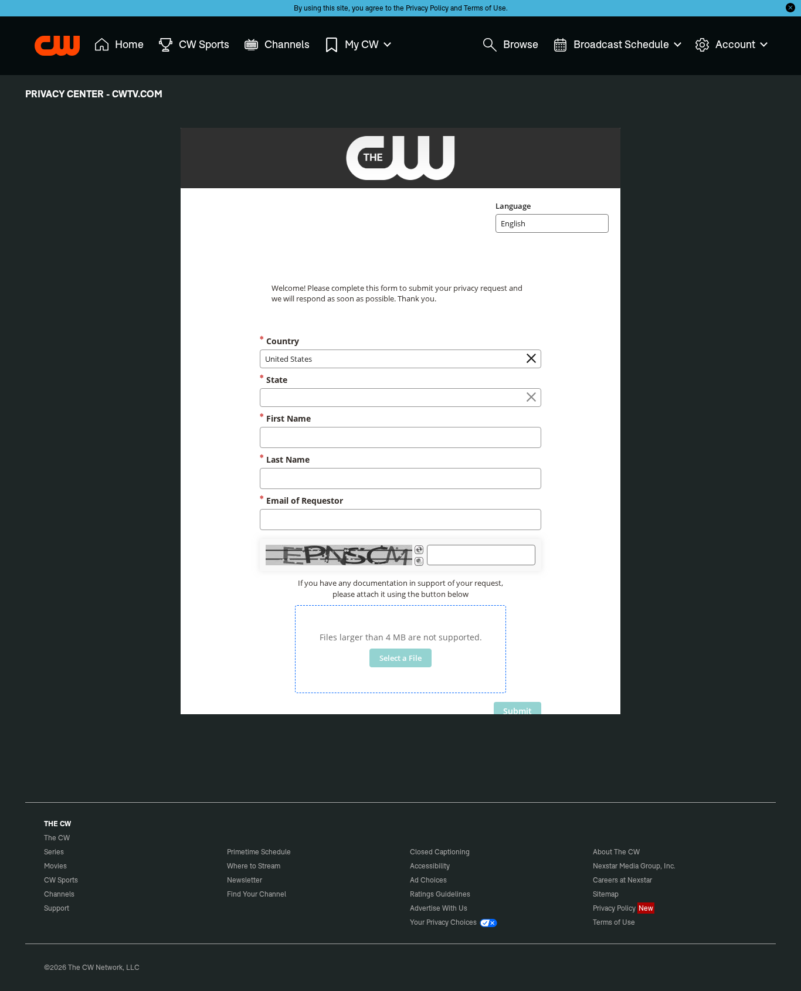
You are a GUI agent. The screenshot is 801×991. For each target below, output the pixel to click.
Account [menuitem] (735, 44)
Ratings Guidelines (440, 894)
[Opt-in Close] (790, 7)
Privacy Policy (427, 8)
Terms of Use (485, 8)
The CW (49, 41)
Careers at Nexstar (622, 879)
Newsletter (244, 879)
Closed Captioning (440, 851)
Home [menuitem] (129, 44)
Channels (59, 894)
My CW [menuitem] (362, 44)
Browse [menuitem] (520, 44)
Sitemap (606, 894)
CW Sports (61, 879)
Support (56, 908)
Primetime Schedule (259, 851)
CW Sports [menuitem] (204, 44)
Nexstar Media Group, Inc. (634, 865)
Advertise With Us (438, 908)
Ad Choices (428, 879)
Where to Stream (253, 865)
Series (54, 851)
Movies (55, 865)
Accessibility (430, 865)
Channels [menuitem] (287, 44)
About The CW (616, 851)
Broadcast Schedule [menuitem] (621, 44)
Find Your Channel (256, 894)
